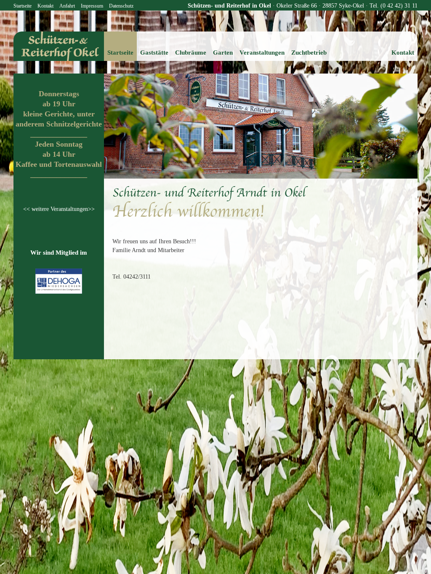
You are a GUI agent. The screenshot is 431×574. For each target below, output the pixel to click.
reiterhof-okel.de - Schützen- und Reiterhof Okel (58, 46)
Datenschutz (121, 6)
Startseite (22, 6)
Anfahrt (67, 6)
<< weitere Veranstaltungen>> (59, 209)
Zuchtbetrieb (309, 52)
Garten (223, 52)
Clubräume (190, 52)
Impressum (92, 6)
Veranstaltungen (262, 52)
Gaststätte (154, 52)
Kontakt (45, 6)
